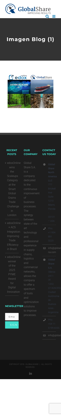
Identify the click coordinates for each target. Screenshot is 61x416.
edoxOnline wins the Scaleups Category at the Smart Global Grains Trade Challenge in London (12, 189)
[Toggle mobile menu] (54, 16)
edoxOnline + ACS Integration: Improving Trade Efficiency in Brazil (12, 236)
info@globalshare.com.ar (52, 335)
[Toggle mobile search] (47, 16)
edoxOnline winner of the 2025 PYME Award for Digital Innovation (12, 274)
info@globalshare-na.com (52, 250)
